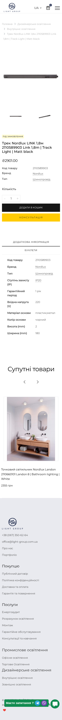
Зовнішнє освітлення (16, 684)
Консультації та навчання (19, 638)
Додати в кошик (31, 207)
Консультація (31, 217)
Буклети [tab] (31, 250)
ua (36, 8)
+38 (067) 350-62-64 (15, 535)
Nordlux (38, 173)
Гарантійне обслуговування (21, 631)
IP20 (38, 280)
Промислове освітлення (25, 650)
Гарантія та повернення (18, 593)
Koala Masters (50, 705)
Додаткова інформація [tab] (31, 241)
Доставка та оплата (15, 586)
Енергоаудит (11, 612)
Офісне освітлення (15, 657)
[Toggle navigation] (57, 8)
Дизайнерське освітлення (34, 24)
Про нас (7, 548)
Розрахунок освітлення (18, 618)
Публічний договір (15, 573)
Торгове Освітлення (16, 664)
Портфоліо (9, 554)
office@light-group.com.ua (20, 541)
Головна (7, 24)
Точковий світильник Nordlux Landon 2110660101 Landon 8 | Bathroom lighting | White (30, 474)
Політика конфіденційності (20, 580)
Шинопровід (41, 179)
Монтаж (7, 625)
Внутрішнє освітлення (21, 28)
